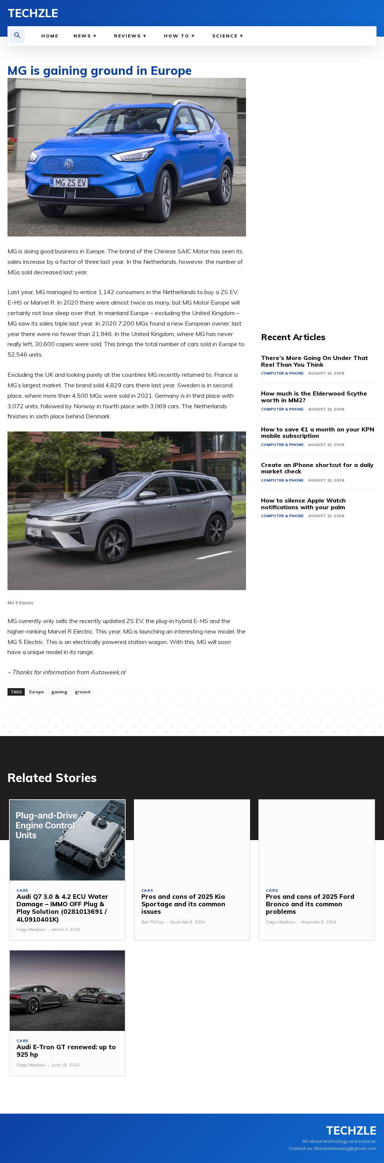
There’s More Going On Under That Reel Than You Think (314, 361)
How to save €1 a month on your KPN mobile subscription (317, 432)
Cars (22, 890)
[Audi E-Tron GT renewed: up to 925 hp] (67, 990)
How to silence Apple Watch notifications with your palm (303, 504)
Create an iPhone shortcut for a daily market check (317, 468)
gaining (59, 692)
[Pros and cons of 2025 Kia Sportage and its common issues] (192, 840)
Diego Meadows (31, 929)
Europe (36, 692)
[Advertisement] (318, 190)
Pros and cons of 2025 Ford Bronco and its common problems (310, 904)
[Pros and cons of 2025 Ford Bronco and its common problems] (316, 840)
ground (82, 692)
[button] (17, 35)
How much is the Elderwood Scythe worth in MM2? (314, 397)
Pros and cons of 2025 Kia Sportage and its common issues (183, 904)
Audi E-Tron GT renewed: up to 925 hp (66, 1050)
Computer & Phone (282, 373)
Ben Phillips (152, 922)
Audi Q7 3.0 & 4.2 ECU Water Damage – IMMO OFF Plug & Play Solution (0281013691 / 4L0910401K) (62, 907)
